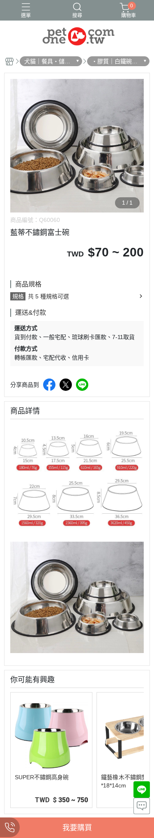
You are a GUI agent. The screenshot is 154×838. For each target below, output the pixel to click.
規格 (18, 296)
